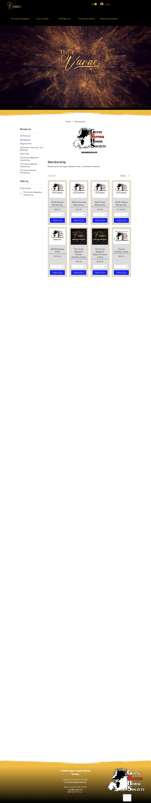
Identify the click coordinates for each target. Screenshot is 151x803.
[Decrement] (51, 214)
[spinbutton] (57, 214)
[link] (94, 4)
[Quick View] (57, 190)
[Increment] (62, 214)
